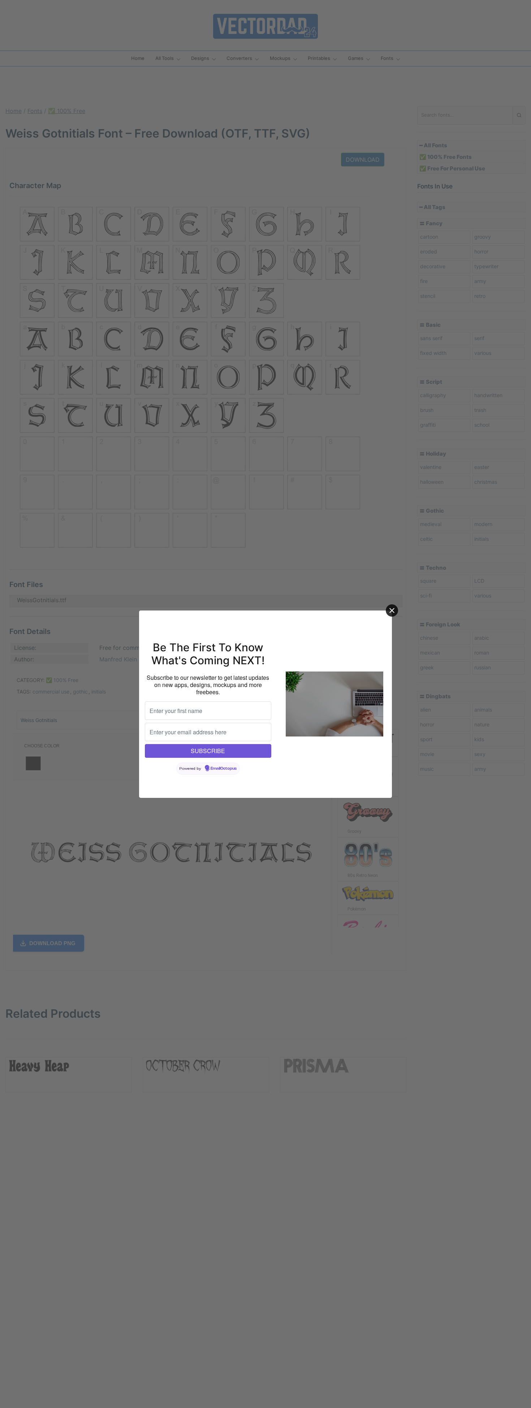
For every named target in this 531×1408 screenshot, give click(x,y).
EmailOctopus (224, 768)
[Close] (392, 610)
